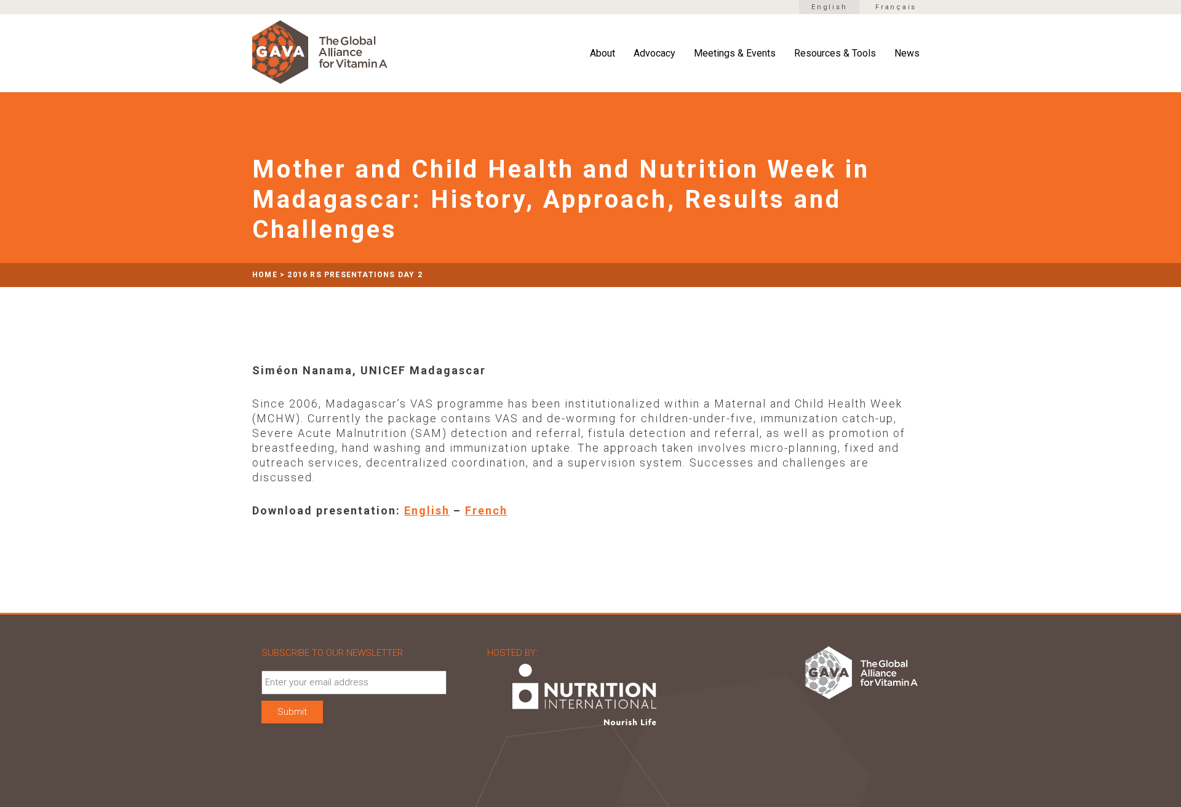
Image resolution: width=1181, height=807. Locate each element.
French (486, 510)
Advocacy (654, 53)
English (829, 7)
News (907, 53)
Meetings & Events (735, 53)
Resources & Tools (835, 53)
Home (264, 274)
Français (896, 7)
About (602, 53)
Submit (292, 711)
